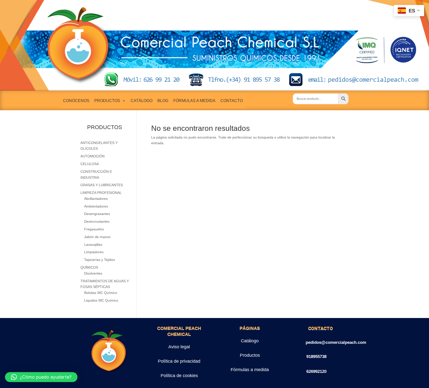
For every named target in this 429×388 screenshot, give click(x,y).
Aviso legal (179, 346)
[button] (41, 377)
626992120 (316, 371)
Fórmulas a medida (250, 369)
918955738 (316, 356)
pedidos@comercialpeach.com (336, 342)
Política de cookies (179, 375)
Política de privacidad (179, 361)
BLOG (162, 101)
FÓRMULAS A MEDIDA (194, 101)
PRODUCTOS (107, 101)
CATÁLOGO (141, 101)
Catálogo (250, 340)
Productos (250, 355)
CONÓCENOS (76, 101)
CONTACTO (231, 101)
